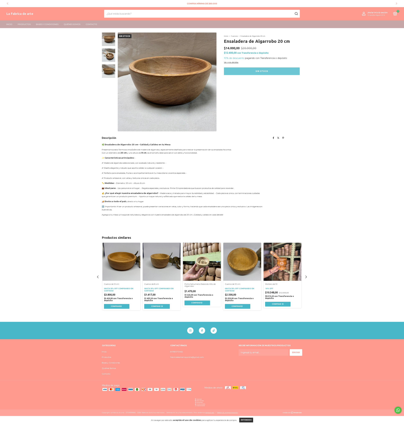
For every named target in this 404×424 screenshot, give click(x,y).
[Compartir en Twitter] (278, 137)
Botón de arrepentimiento (227, 413)
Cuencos (234, 36)
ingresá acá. (209, 413)
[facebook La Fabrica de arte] (202, 330)
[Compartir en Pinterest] (283, 137)
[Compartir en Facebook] (273, 137)
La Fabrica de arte (19, 13)
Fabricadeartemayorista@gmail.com (187, 357)
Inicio (9, 24)
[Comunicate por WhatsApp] (398, 410)
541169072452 (176, 351)
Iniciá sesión (381, 12)
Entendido (246, 420)
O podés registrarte (376, 15)
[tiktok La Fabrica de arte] (214, 330)
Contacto (91, 24)
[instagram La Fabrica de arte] (190, 330)
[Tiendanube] (292, 413)
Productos (24, 24)
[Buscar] (296, 14)
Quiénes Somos (72, 24)
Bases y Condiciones (47, 24)
